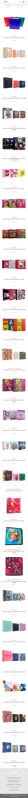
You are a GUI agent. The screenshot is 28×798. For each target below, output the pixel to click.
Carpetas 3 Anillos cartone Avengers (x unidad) (14, 611)
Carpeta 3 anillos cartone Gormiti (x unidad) (14, 249)
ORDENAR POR (20, 6)
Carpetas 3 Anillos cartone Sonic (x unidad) (14, 762)
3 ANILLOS (14, 36)
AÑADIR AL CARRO (14, 16)
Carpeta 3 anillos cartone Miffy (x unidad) (14, 339)
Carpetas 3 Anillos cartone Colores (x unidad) (14, 641)
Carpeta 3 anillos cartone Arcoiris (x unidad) (14, 68)
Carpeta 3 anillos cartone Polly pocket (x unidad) (14, 400)
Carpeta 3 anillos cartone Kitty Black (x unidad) (14, 309)
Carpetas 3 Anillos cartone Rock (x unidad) (14, 732)
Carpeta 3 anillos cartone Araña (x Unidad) (14, 37)
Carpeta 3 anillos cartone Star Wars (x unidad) (14, 460)
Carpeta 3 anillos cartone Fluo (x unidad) (14, 188)
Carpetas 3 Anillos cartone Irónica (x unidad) (14, 672)
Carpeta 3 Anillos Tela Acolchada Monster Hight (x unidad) (14, 582)
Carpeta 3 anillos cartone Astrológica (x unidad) (14, 98)
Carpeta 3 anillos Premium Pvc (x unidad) (14, 521)
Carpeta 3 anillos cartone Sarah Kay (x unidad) (14, 430)
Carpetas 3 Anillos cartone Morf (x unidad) (14, 702)
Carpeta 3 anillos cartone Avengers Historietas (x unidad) (14, 129)
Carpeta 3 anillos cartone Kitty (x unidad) (14, 279)
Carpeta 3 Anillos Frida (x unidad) (14, 490)
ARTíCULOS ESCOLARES (14, 368)
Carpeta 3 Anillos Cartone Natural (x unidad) (14, 370)
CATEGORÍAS (8, 6)
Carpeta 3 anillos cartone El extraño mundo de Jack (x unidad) (14, 159)
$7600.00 (14, 766)
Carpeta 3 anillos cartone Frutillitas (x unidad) (14, 219)
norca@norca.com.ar (14, 789)
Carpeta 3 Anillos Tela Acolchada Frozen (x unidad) (14, 551)
